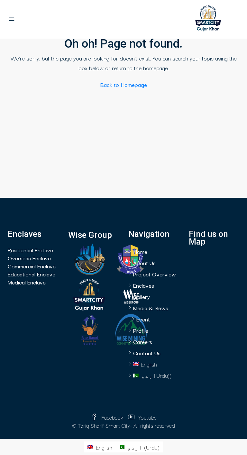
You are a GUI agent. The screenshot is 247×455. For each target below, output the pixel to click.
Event (143, 319)
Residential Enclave (30, 250)
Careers (142, 341)
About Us (144, 262)
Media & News (150, 307)
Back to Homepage (123, 84)
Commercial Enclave (32, 266)
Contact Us (146, 352)
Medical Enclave (27, 282)
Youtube (147, 417)
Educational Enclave (31, 274)
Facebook (112, 417)
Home (140, 251)
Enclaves (143, 285)
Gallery (141, 296)
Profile (140, 330)
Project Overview (154, 274)
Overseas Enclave (29, 258)
